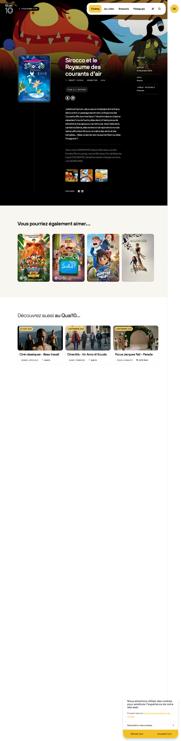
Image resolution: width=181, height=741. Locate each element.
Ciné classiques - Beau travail (39, 354)
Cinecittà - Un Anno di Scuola (86, 354)
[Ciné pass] (153, 9)
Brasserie (124, 9)
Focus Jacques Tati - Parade (134, 354)
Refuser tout (137, 734)
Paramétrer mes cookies (139, 725)
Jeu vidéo (109, 9)
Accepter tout (164, 734)
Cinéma (95, 9)
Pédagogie (139, 9)
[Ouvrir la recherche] (159, 9)
